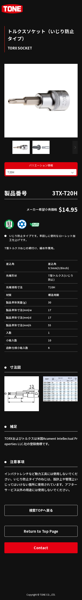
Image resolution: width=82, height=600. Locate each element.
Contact (41, 547)
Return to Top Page (41, 531)
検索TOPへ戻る (41, 510)
